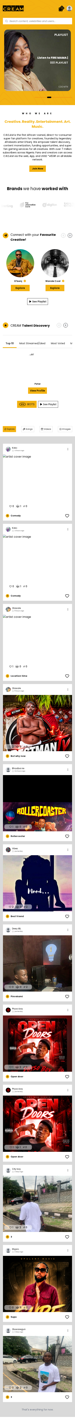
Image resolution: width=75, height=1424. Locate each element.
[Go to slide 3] (45, 97)
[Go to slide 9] (70, 97)
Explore (20, 288)
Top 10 (10, 343)
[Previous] (63, 235)
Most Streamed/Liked (32, 343)
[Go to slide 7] (62, 97)
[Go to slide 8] (66, 97)
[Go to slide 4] (49, 97)
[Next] (70, 235)
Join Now (37, 168)
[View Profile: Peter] (37, 366)
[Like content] (67, 516)
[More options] (67, 449)
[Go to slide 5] (53, 97)
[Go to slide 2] (41, 97)
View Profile (37, 390)
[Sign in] (69, 8)
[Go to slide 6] (57, 97)
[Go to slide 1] (37, 97)
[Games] (62, 8)
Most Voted (58, 343)
